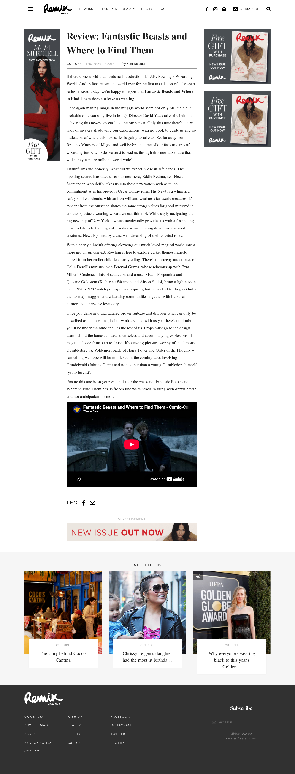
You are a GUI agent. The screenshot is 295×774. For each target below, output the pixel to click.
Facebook (120, 717)
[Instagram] (215, 9)
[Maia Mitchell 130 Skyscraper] (42, 95)
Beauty (128, 9)
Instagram (121, 725)
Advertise (33, 734)
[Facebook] (207, 9)
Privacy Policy (38, 743)
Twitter (118, 734)
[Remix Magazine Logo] (58, 9)
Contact (32, 751)
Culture (168, 9)
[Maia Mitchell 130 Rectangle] (237, 56)
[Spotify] (224, 9)
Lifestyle (148, 9)
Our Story (34, 717)
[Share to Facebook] (83, 503)
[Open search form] (268, 9)
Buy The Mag (36, 725)
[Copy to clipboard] (92, 503)
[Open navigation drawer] (30, 8)
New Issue (88, 9)
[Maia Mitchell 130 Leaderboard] (132, 532)
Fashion (110, 9)
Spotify (118, 743)
